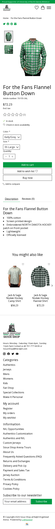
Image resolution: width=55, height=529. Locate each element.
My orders (9, 413)
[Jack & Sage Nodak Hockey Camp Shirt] (14, 276)
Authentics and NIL (14, 438)
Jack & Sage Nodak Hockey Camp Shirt (14, 297)
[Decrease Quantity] (6, 157)
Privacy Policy (10, 484)
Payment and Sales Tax (16, 470)
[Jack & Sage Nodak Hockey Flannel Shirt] (40, 276)
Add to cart (27, 164)
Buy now (28, 177)
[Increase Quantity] (12, 157)
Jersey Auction (11, 475)
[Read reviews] (13, 115)
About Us (8, 452)
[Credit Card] (27, 524)
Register (8, 408)
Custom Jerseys (12, 442)
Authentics (9, 365)
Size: (6, 141)
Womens (8, 378)
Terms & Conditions (14, 479)
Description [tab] (11, 198)
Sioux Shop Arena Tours (17, 447)
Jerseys (7, 369)
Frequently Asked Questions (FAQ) (22, 456)
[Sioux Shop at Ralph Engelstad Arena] (7, 7)
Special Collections (13, 392)
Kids (5, 383)
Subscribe (41, 501)
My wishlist (9, 417)
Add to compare (12, 184)
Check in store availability (18, 124)
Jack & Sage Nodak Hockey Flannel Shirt (40, 297)
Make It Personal (13, 397)
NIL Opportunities (13, 429)
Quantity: (7, 151)
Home (6, 18)
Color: (6, 131)
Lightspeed (27, 519)
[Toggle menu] (49, 8)
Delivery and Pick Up (14, 465)
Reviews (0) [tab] (28, 198)
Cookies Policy (11, 488)
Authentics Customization (18, 433)
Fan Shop (8, 387)
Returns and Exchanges (16, 461)
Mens (6, 374)
